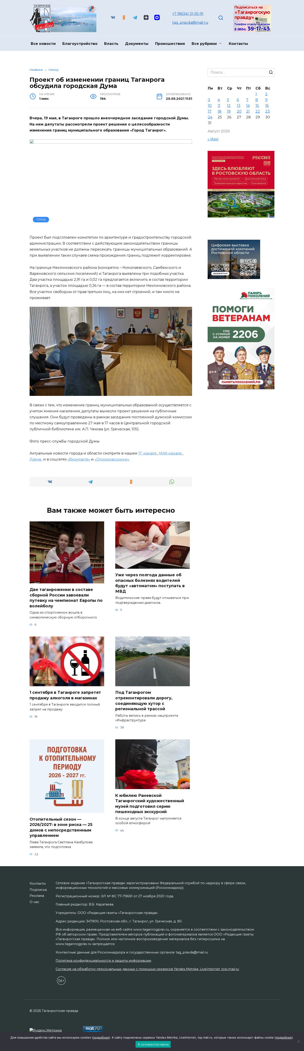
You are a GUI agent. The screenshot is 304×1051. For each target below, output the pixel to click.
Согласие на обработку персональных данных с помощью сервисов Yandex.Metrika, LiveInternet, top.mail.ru (147, 969)
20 (239, 111)
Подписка (38, 890)
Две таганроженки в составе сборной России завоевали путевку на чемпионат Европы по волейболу (66, 597)
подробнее (101, 1037)
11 (219, 106)
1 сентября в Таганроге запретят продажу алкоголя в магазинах (65, 695)
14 (248, 106)
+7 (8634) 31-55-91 (187, 14)
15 (257, 106)
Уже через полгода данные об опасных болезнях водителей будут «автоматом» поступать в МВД (150, 583)
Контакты (238, 44)
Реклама (37, 896)
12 (229, 106)
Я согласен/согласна (153, 1044)
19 (229, 111)
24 (210, 117)
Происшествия (170, 44)
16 (267, 106)
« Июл (213, 139)
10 (210, 106)
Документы (136, 44)
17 (209, 111)
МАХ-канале (170, 453)
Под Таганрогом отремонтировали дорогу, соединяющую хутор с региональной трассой (143, 700)
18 (219, 111)
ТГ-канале (148, 453)
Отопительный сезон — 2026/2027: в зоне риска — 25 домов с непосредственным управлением (61, 827)
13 (238, 106)
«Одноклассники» (112, 459)
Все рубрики (204, 44)
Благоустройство (79, 44)
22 (257, 111)
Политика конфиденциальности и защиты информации (103, 961)
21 (248, 111)
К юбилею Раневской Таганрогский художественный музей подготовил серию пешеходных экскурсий (149, 803)
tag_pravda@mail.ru (190, 22)
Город (41, 219)
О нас (34, 902)
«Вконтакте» (78, 459)
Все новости (43, 44)
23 (267, 111)
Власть (111, 44)
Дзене (36, 459)
